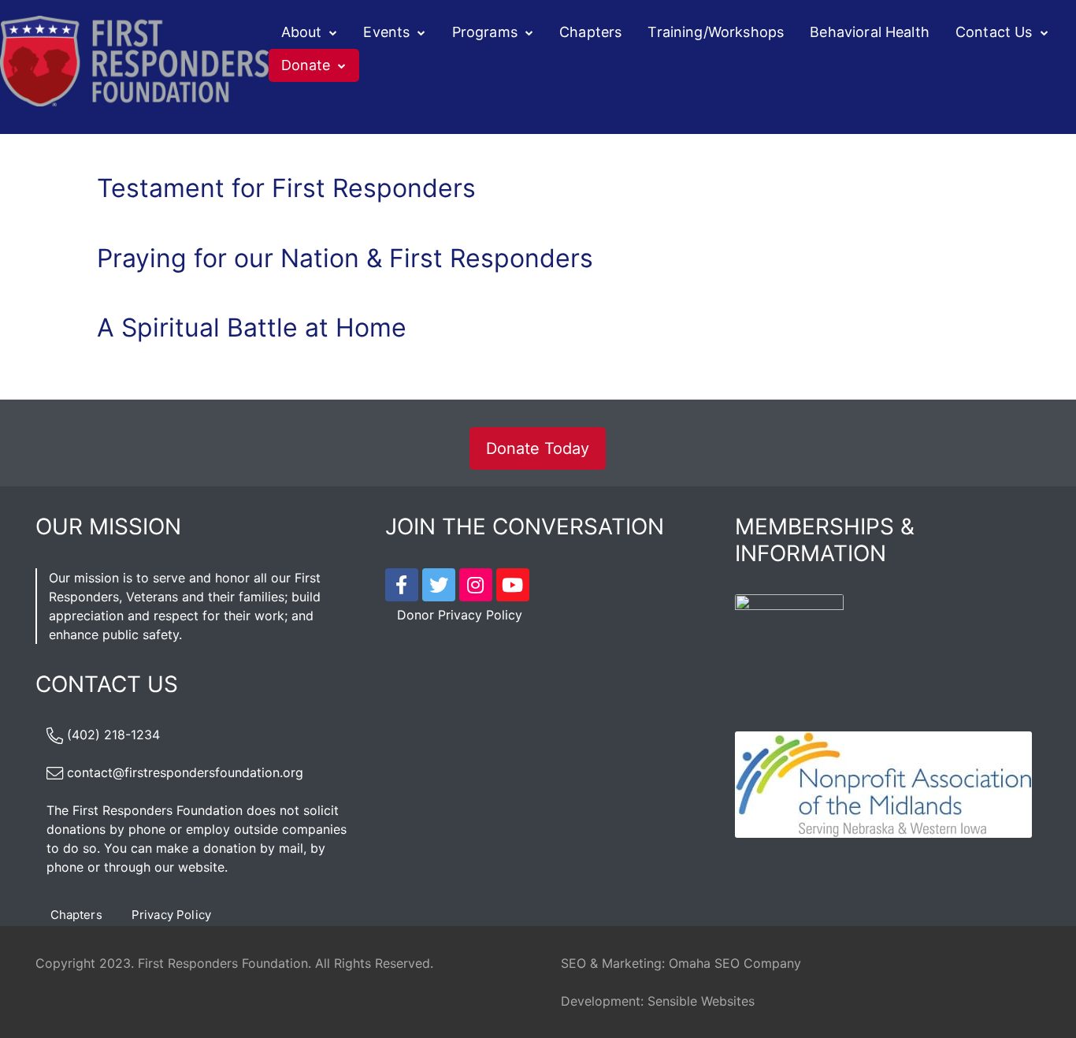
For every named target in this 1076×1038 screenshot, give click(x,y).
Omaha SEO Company (735, 963)
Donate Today (537, 448)
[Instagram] (475, 584)
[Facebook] (401, 584)
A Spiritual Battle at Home (251, 327)
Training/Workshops (715, 32)
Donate (306, 65)
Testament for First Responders (286, 188)
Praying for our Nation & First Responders (345, 258)
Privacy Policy (171, 914)
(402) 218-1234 (113, 734)
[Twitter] (438, 584)
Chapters (590, 32)
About (301, 32)
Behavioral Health (869, 32)
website (201, 867)
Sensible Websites (701, 1001)
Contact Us (994, 32)
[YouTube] (512, 584)
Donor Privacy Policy (459, 615)
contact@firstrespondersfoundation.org (185, 772)
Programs (485, 32)
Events (386, 32)
